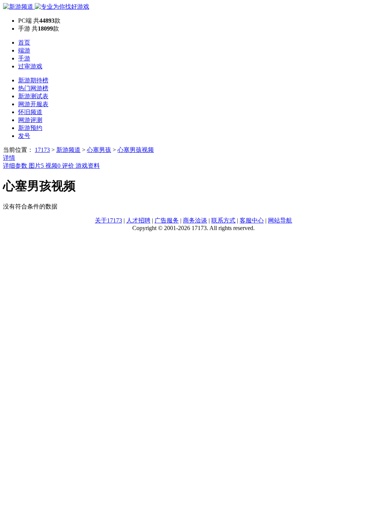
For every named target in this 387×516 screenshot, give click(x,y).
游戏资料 (88, 165)
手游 (24, 58)
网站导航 (280, 220)
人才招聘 (138, 220)
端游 (24, 50)
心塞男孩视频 (136, 150)
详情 (9, 157)
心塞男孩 (99, 150)
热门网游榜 (33, 88)
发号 (24, 136)
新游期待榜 (33, 80)
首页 (24, 42)
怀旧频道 (30, 112)
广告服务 (167, 220)
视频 (52, 165)
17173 (42, 150)
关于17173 (108, 220)
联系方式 (223, 220)
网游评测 (30, 120)
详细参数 (16, 165)
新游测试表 (33, 96)
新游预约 (30, 128)
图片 (36, 165)
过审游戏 (30, 66)
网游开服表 (33, 104)
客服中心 (252, 220)
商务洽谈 (195, 220)
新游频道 (68, 150)
